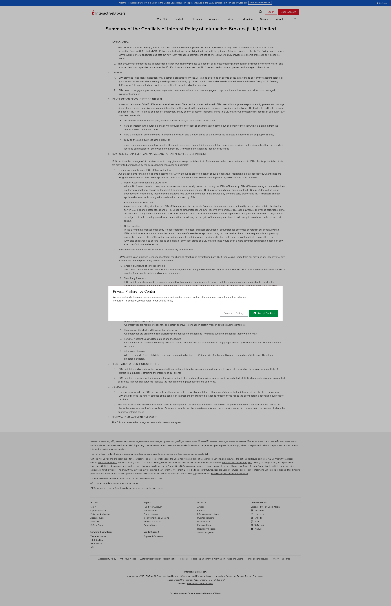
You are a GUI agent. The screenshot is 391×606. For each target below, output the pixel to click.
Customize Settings (234, 313)
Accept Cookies (265, 313)
